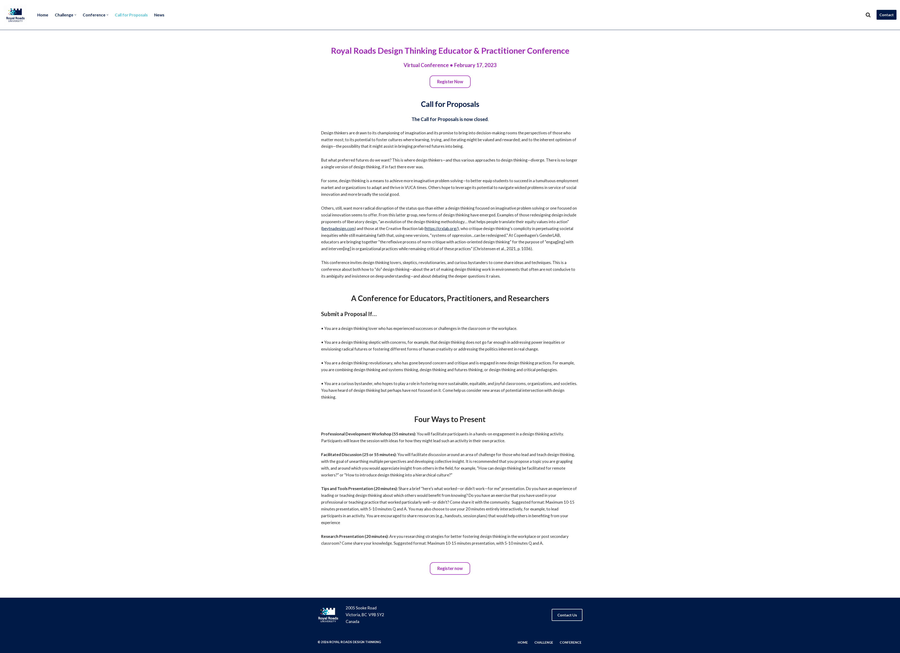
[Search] (868, 14)
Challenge (543, 642)
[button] (75, 15)
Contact (886, 14)
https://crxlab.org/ (441, 228)
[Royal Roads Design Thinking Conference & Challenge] (16, 15)
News (159, 14)
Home (42, 14)
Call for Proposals (131, 14)
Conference (570, 642)
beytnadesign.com (338, 228)
